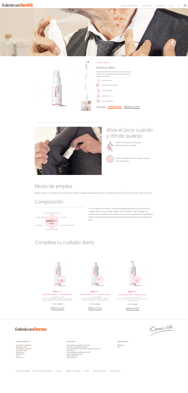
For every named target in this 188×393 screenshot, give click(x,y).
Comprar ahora (114, 107)
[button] (88, 62)
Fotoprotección (71, 357)
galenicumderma (25, 371)
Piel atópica (70, 350)
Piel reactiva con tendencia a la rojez (78, 345)
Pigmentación (20, 354)
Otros (18, 356)
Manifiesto (160, 6)
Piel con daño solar (73, 356)
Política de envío (115, 371)
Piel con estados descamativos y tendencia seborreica (84, 349)
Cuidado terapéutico (129, 6)
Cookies (86, 371)
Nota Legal (58, 371)
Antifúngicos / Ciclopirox (23, 349)
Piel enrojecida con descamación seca (78, 352)
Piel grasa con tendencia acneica (77, 347)
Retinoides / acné (21, 347)
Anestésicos (20, 357)
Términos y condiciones (73, 371)
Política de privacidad (99, 371)
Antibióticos (20, 352)
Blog (171, 6)
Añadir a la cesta (132, 107)
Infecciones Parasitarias (24, 345)
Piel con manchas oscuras (75, 354)
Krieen (50, 371)
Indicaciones (147, 6)
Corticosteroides (21, 350)
